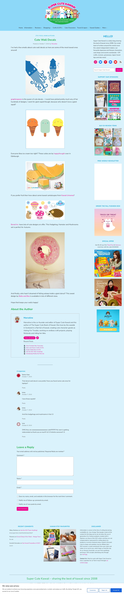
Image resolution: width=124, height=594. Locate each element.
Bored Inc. (15, 224)
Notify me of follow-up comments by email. (33, 500)
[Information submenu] (32, 27)
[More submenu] (106, 27)
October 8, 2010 (27, 425)
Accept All (116, 590)
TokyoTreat (110, 245)
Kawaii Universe (67, 195)
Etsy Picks (39, 36)
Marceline (54, 44)
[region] (62, 588)
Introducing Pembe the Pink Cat (35, 353)
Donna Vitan (26, 375)
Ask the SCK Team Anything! (34, 351)
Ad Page (84, 554)
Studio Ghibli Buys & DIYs (33, 350)
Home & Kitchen (49, 36)
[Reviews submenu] (41, 27)
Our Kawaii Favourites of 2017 (31, 543)
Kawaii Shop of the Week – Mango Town (29, 537)
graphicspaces (16, 99)
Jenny (23, 392)
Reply (23, 388)
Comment (20, 455)
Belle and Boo (24, 296)
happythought (59, 153)
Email (19, 487)
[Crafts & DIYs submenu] (62, 27)
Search (119, 70)
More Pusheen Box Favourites (34, 346)
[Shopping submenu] (50, 27)
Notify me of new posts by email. (30, 504)
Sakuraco (118, 245)
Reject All (104, 590)
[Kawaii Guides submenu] (100, 27)
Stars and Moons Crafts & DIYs (35, 348)
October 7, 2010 (27, 377)
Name (19, 478)
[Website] (37, 337)
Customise (93, 590)
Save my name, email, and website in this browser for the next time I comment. (46, 496)
